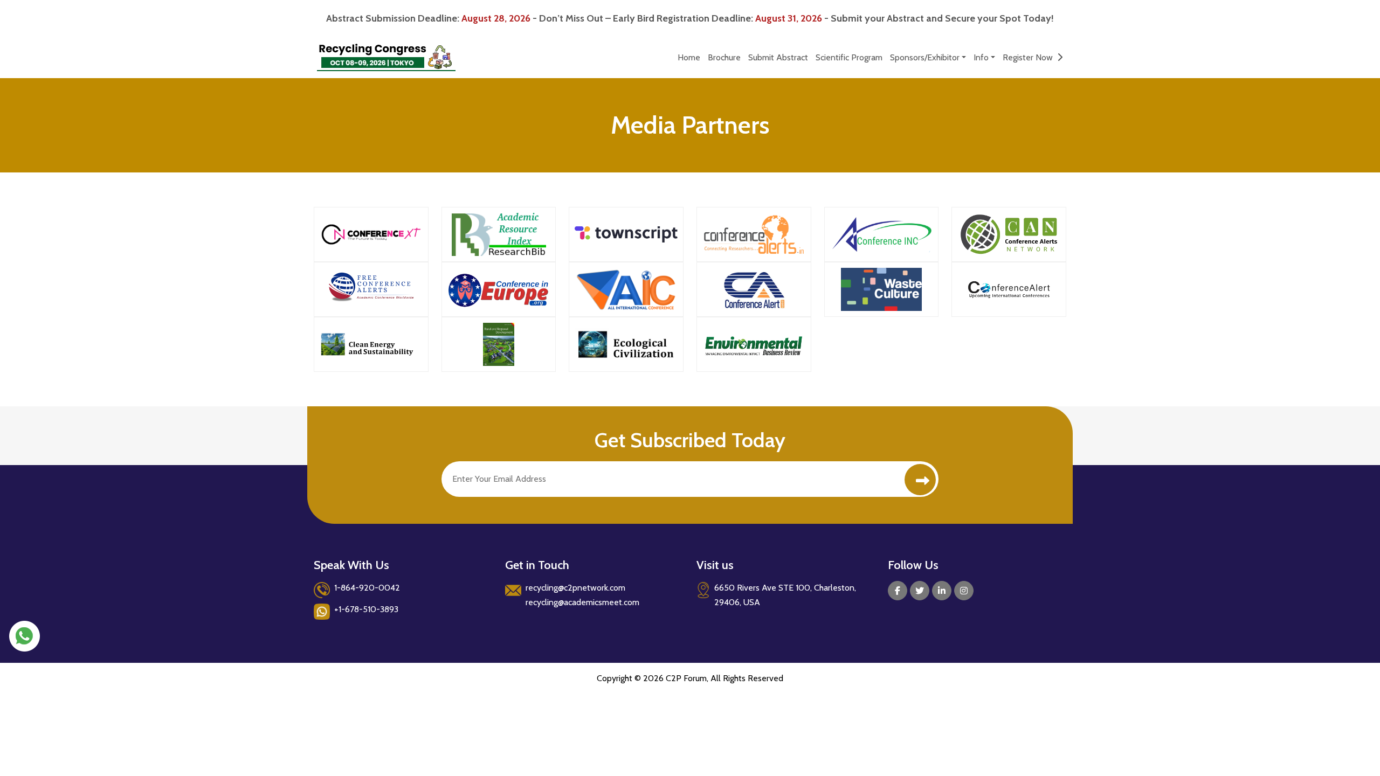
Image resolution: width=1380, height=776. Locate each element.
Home (689, 57)
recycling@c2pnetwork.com (575, 588)
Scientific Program (849, 57)
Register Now (1030, 57)
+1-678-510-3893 (366, 609)
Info (981, 57)
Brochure (724, 57)
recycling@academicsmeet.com (582, 602)
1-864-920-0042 (367, 588)
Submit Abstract (778, 57)
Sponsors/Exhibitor (925, 57)
